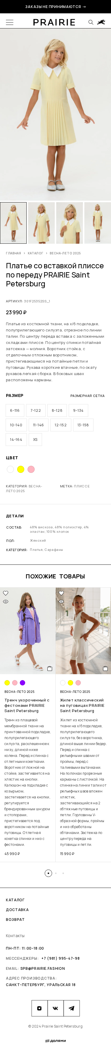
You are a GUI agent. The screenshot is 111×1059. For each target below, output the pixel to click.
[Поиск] (91, 22)
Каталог (36, 253)
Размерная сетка (87, 395)
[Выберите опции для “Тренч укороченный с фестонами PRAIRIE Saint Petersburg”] (50, 668)
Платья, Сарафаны (46, 549)
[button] (48, 873)
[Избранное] (5, 593)
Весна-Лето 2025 (65, 253)
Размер (15, 395)
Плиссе (82, 486)
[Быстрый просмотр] (5, 601)
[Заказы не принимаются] (101, 22)
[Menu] (9, 22)
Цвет (12, 457)
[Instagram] (40, 1008)
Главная (13, 253)
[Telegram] (72, 1008)
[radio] (15, 410)
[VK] (56, 1008)
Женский (38, 540)
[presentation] (27, 782)
